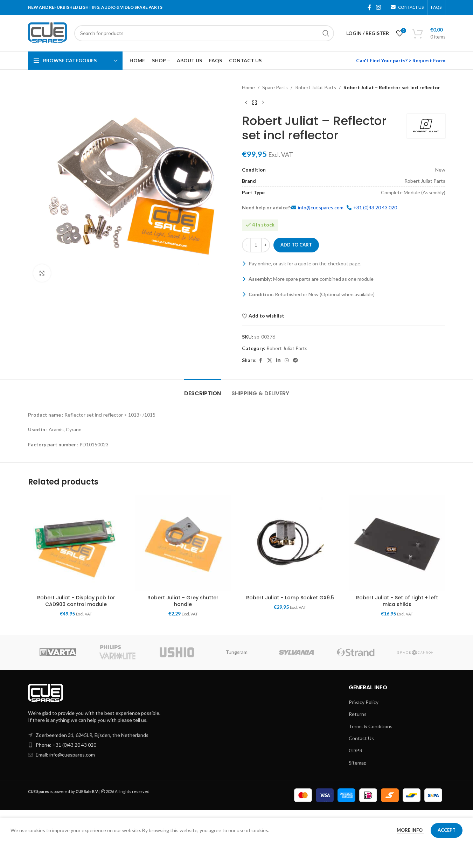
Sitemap (358, 763)
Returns (358, 714)
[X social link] (269, 360)
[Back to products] (254, 102)
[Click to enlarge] (42, 273)
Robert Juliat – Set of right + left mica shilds (397, 601)
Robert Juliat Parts (315, 87)
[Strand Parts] (355, 652)
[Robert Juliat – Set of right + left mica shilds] (397, 543)
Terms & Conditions (370, 726)
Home (248, 87)
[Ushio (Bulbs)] (177, 652)
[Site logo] (47, 32)
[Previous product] (246, 102)
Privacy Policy (363, 702)
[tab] (202, 389)
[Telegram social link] (295, 360)
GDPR (355, 750)
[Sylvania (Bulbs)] (296, 652)
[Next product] (263, 102)
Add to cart (296, 245)
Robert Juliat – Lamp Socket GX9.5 (290, 597)
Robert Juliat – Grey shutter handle (182, 601)
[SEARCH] (326, 33)
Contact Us (361, 738)
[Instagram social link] (378, 7)
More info (410, 830)
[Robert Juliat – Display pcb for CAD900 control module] (76, 543)
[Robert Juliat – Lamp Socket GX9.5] (290, 543)
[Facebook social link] (369, 7)
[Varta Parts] (58, 652)
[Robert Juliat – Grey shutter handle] (183, 543)
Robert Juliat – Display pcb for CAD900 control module (76, 601)
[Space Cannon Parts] (415, 652)
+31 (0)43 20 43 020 (375, 207)
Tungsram (236, 652)
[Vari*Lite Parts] (117, 652)
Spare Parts (275, 87)
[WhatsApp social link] (287, 360)
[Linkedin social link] (278, 360)
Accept (446, 830)
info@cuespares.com (320, 207)
